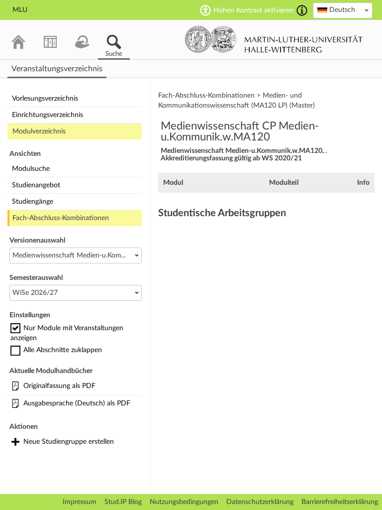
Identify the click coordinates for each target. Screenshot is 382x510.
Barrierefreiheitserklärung (339, 502)
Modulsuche (31, 168)
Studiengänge (32, 201)
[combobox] (343, 10)
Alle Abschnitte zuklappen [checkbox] (62, 350)
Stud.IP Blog (123, 502)
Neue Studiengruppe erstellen (68, 441)
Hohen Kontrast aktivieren (253, 10)
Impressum (79, 502)
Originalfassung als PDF (59, 385)
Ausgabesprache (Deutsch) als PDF (76, 403)
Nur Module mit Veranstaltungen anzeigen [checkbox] (66, 333)
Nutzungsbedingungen (184, 502)
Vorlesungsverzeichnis (45, 98)
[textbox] (342, 10)
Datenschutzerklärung (259, 502)
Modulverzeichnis (39, 131)
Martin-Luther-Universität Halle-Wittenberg (274, 39)
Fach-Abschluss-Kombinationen (60, 218)
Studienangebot (36, 185)
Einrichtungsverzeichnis (47, 115)
